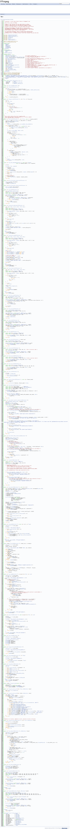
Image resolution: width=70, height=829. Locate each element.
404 (2, 308)
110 (2, 99)
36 (2, 45)
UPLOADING (7, 46)
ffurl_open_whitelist (14, 410)
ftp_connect (11, 487)
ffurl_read (12, 89)
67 (2, 67)
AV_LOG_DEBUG (14, 130)
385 (2, 295)
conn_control (13, 55)
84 (2, 80)
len (8, 88)
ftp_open (10, 524)
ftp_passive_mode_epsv (13, 205)
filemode (13, 710)
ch (7, 100)
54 (2, 58)
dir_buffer (10, 68)
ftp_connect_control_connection (15, 400)
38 (2, 47)
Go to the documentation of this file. (7, 19)
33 (2, 43)
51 (2, 56)
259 (2, 205)
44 (2, 51)
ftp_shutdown (11, 655)
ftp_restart (11, 339)
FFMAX (16, 629)
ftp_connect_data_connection (14, 435)
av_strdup (12, 506)
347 (2, 268)
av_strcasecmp (12, 701)
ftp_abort (14, 569)
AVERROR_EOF (14, 581)
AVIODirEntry (25, 693)
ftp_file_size (11, 295)
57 (2, 60)
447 (2, 339)
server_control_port (11, 59)
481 (2, 363)
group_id (13, 713)
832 (2, 614)
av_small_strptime (9, 686)
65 (2, 66)
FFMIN (20, 567)
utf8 (8, 70)
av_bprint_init (10, 124)
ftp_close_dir (11, 764)
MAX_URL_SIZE (13, 350)
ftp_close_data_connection (14, 180)
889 (2, 655)
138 (2, 119)
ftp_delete (18, 823)
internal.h (10, 37)
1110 (2, 813)
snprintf (7, 194)
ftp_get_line (11, 99)
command (29, 162)
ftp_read (10, 574)
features (10, 67)
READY (11, 457)
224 (2, 180)
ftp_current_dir (12, 268)
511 (2, 385)
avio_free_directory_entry (14, 758)
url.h (9, 38)
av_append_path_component (15, 517)
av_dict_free (10, 412)
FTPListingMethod (8, 52)
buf (8, 121)
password (10, 61)
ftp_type (10, 331)
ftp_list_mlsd (13, 375)
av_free (7, 231)
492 (2, 371)
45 (2, 52)
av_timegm (19, 686)
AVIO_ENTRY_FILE (19, 706)
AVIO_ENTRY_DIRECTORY (20, 704)
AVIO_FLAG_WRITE (24, 417)
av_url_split (8, 497)
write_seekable (10, 65)
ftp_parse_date (13, 683)
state (10, 66)
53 (2, 57)
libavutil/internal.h (12, 35)
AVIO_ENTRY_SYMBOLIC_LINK (21, 707)
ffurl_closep (8, 181)
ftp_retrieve (11, 308)
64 (2, 65)
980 (2, 720)
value (12, 694)
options (14, 82)
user (9, 60)
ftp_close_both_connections (14, 185)
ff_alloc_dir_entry (15, 754)
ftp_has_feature (12, 379)
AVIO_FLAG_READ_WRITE (33, 410)
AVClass (11, 80)
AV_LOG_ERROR (16, 413)
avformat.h (10, 37)
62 (2, 64)
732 (2, 543)
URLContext (8, 55)
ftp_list (10, 371)
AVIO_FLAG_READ (26, 533)
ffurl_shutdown (13, 660)
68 (2, 68)
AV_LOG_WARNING (16, 421)
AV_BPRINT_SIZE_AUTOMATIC (26, 124)
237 (2, 189)
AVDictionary (8, 438)
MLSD (6, 52)
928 (2, 683)
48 (2, 54)
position (11, 63)
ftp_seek (12, 543)
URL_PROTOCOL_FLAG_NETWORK (21, 824)
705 (2, 524)
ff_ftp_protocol (15, 813)
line (24, 99)
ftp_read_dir (11, 731)
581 (2, 435)
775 (2, 574)
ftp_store (11, 320)
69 (2, 69)
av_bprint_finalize (15, 127)
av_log (8, 130)
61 (2, 63)
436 (2, 331)
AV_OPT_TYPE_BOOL (52, 76)
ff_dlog (7, 166)
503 (2, 379)
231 (2, 185)
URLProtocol (8, 813)
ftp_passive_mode (12, 235)
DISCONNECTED (8, 47)
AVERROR (11, 170)
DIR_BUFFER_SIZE (20, 673)
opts (17, 408)
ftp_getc (11, 103)
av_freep (7, 390)
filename (23, 796)
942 (2, 693)
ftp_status (11, 119)
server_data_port (10, 58)
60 (2, 62)
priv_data (18, 792)
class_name (8, 81)
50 (2, 55)
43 (2, 50)
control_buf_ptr (12, 57)
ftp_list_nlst (11, 363)
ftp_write (11, 614)
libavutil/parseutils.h (13, 36)
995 (2, 731)
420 (2, 320)
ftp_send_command (12, 162)
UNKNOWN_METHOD (9, 50)
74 (2, 72)
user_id (13, 711)
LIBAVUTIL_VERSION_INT (18, 83)
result (16, 120)
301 (2, 235)
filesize (11, 62)
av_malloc (14, 673)
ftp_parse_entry (12, 720)
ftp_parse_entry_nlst (14, 726)
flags (29, 524)
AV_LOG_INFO (15, 601)
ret (8, 375)
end (21, 206)
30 (2, 41)
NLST (6, 51)
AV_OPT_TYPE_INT (40, 75)
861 (2, 635)
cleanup (11, 777)
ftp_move (17, 823)
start (15, 206)
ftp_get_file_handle (20, 818)
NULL (7, 78)
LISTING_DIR (8, 47)
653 (2, 487)
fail (10, 211)
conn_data (13, 56)
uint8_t (7, 57)
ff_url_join (9, 406)
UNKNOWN (7, 44)
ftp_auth (10, 189)
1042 (2, 764)
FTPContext (7, 71)
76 (2, 74)
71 (2, 70)
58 (2, 61)
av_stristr (25, 420)
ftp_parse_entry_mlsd (13, 693)
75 (2, 73)
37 (2, 46)
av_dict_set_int (12, 408)
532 (2, 400)
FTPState (6, 48)
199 (2, 162)
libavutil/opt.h (11, 39)
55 (2, 59)
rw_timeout (9, 64)
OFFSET (29, 75)
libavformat (2, 14)
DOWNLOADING (8, 45)
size (30, 574)
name (9, 690)
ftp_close (11, 85)
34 (2, 44)
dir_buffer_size (12, 69)
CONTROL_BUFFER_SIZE (34, 89)
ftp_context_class (16, 80)
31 (2, 42)
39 (2, 47)
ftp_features (11, 385)
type (14, 704)
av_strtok (10, 251)
